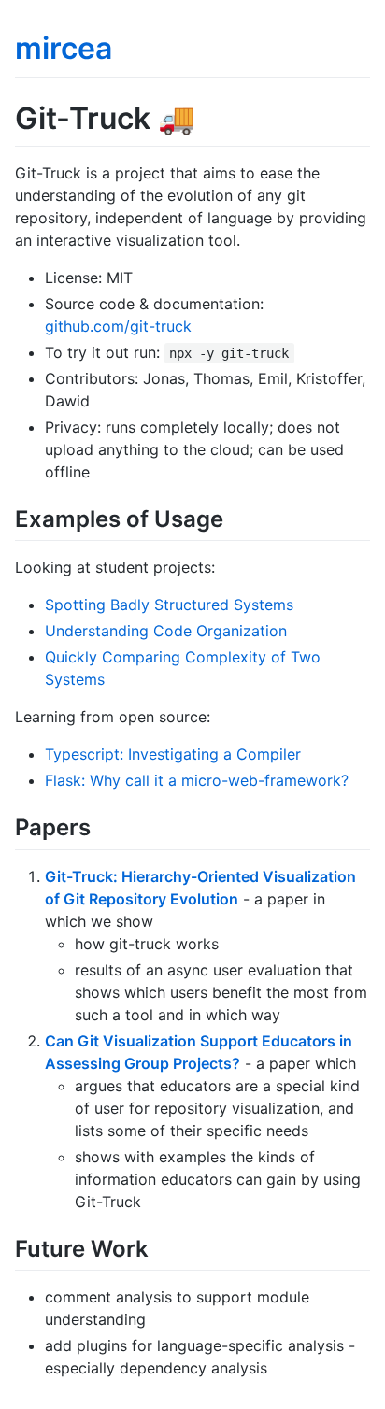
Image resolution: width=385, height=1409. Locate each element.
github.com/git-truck (118, 326)
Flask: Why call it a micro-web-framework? (197, 780)
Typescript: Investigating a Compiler (173, 754)
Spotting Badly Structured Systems (169, 604)
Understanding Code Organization (166, 630)
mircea (63, 48)
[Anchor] (234, 517)
